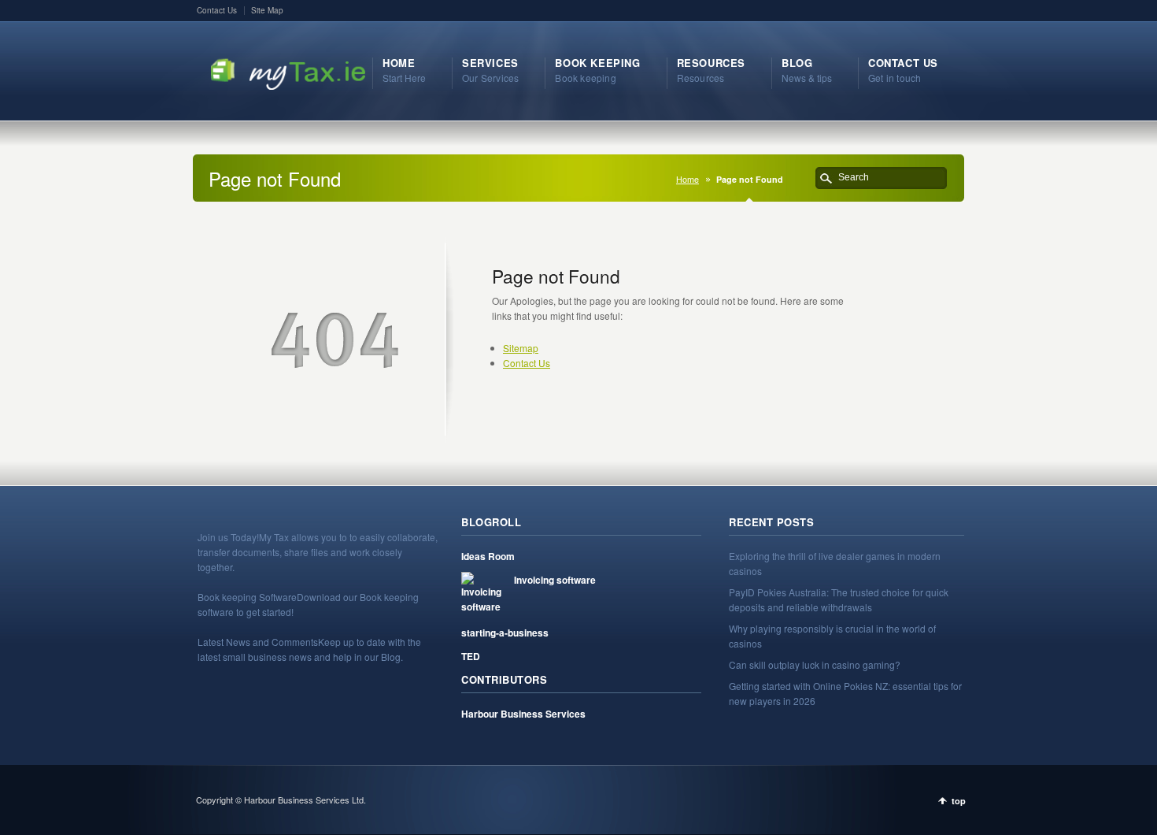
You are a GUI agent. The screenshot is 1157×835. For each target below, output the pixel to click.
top (959, 801)
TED (470, 656)
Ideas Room (488, 556)
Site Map (267, 10)
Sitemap (520, 347)
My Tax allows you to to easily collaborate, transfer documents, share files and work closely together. (318, 551)
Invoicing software (555, 580)
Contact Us (217, 10)
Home (687, 179)
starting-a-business (505, 632)
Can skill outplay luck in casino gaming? (814, 664)
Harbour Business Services (523, 714)
